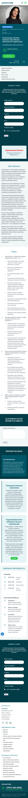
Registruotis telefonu (12, 49)
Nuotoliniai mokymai (8, 748)
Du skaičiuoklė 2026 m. (9, 776)
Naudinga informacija (8, 770)
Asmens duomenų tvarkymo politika (12, 736)
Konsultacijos (6, 751)
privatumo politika (15, 130)
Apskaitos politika (7, 768)
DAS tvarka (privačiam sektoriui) (11, 762)
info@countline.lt (5, 717)
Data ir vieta (5, 74)
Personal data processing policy (11, 738)
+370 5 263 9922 (5, 719)
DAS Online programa (8, 764)
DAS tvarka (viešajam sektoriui (11, 766)
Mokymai (5, 732)
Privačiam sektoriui (8, 742)
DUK (4, 740)
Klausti (5, 442)
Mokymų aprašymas (7, 68)
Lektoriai (5, 734)
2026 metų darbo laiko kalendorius (12, 774)
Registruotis (8, 56)
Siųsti (6, 135)
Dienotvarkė (5, 77)
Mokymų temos (6, 70)
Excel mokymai (7, 758)
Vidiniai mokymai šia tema (8, 79)
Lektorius (4, 72)
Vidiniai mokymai (7, 746)
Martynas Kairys (18, 45)
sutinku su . (13, 130)
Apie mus (5, 730)
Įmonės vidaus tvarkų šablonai (11, 760)
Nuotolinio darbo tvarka (9, 772)
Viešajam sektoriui (8, 744)
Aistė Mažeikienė (7, 45)
